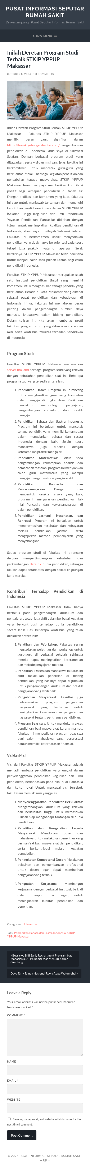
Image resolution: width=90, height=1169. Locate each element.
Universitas (30, 924)
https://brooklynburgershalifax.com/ (33, 145)
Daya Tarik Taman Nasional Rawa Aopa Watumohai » (44, 973)
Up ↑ (46, 1160)
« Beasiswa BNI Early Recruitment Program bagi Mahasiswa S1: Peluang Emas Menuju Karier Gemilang (41, 959)
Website (13, 1099)
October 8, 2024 (19, 73)
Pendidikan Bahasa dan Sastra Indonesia (40, 933)
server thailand (18, 370)
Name (12, 1061)
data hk (35, 564)
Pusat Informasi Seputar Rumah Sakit (45, 11)
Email (12, 1080)
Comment (16, 1015)
